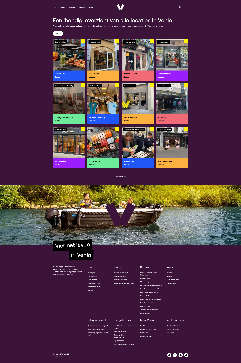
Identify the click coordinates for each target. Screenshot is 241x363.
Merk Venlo (147, 320)
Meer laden (119, 177)
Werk (170, 267)
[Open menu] (55, 7)
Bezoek (144, 267)
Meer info (57, 77)
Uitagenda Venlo (97, 320)
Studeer (118, 267)
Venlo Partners (175, 320)
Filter (56, 33)
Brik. (62, 356)
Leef (90, 267)
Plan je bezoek (122, 320)
